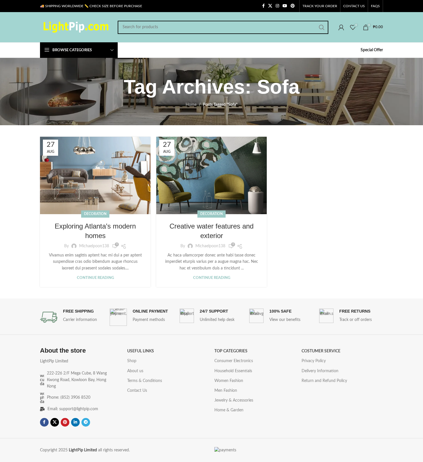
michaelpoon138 (94, 246)
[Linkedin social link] (75, 422)
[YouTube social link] (285, 6)
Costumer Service (321, 351)
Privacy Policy (314, 361)
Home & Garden (228, 410)
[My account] (341, 27)
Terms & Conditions (144, 381)
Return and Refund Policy (324, 381)
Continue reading (95, 278)
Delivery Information (320, 371)
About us (135, 371)
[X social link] (270, 6)
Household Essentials (233, 371)
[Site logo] (76, 27)
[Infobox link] (72, 317)
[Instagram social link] (277, 6)
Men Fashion (225, 391)
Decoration (95, 214)
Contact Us (137, 391)
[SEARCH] (321, 27)
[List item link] (74, 398)
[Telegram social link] (85, 422)
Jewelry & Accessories (233, 400)
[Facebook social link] (263, 6)
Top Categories (230, 351)
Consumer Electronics (233, 361)
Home (191, 105)
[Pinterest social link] (292, 6)
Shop (131, 361)
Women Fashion (228, 381)
